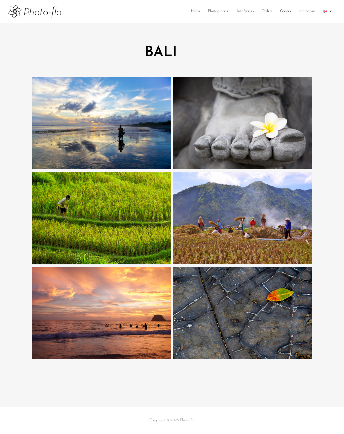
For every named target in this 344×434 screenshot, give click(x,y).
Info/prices (245, 11)
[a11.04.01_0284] (242, 123)
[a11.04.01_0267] (101, 123)
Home (195, 11)
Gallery (285, 11)
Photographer (219, 11)
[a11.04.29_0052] (242, 313)
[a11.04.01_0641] (242, 218)
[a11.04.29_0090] (101, 313)
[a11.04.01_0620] (101, 218)
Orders (266, 11)
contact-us (307, 11)
